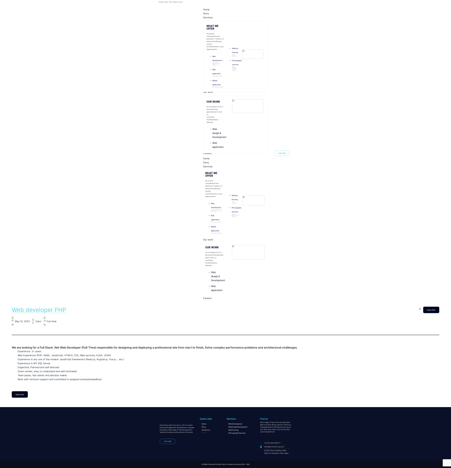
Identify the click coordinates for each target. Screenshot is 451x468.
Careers (207, 298)
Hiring (204, 433)
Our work (208, 239)
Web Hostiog (233, 430)
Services (208, 166)
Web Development (235, 424)
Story (206, 162)
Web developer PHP (39, 309)
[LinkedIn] (291, 2)
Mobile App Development (237, 427)
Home (206, 158)
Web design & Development (219, 133)
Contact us (206, 430)
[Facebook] (288, 2)
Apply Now (431, 310)
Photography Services (237, 433)
